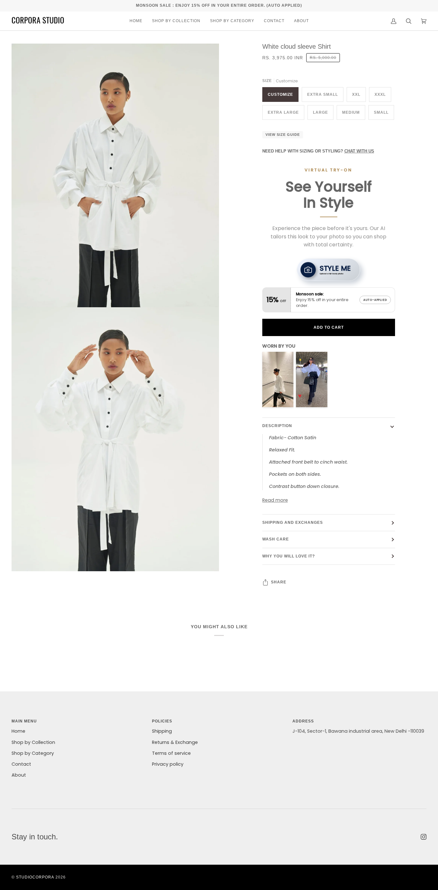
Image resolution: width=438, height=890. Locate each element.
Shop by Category (33, 753)
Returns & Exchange (175, 742)
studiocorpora (35, 877)
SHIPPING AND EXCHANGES (292, 522)
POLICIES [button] (162, 721)
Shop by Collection (33, 742)
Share (278, 582)
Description (277, 426)
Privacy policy (167, 764)
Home (18, 731)
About (19, 775)
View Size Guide (282, 134)
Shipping (162, 731)
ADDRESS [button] (303, 721)
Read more (275, 500)
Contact (21, 764)
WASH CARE (275, 539)
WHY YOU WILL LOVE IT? (288, 556)
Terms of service (171, 753)
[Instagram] (423, 837)
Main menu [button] (24, 721)
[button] (176, 21)
